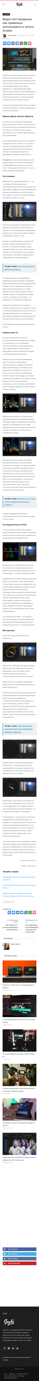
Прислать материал (10, 1378)
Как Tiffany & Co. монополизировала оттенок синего (10, 927)
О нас (5, 1374)
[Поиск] (35, 4)
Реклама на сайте (22, 1374)
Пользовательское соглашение (14, 1376)
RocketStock (32, 860)
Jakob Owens (31, 866)
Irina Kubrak (12, 35)
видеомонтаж (9, 902)
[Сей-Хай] (19, 4)
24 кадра (6, 14)
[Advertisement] (18, 1211)
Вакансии (12, 1374)
